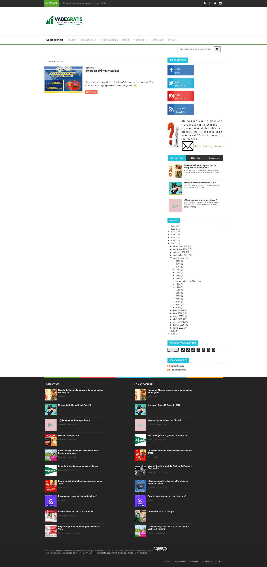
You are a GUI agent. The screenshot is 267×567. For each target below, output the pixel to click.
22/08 (178, 272)
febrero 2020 (179, 325)
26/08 (178, 264)
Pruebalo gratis (88, 39)
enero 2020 (178, 328)
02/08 (178, 307)
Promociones (140, 39)
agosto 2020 (179, 258)
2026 (173, 226)
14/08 (178, 287)
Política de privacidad (211, 562)
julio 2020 (177, 310)
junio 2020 (178, 313)
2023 (173, 234)
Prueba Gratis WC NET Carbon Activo (76, 511)
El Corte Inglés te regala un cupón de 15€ (78, 466)
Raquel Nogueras (178, 370)
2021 (173, 240)
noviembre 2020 (180, 249)
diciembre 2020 (180, 246)
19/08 (178, 275)
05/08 (178, 302)
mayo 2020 (178, 316)
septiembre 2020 (181, 255)
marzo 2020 (178, 322)
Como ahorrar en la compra (161, 511)
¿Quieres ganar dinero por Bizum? (75, 420)
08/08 (178, 299)
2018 (173, 334)
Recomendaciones (109, 39)
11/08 (178, 290)
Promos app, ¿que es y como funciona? (77, 496)
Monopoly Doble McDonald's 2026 (74, 405)
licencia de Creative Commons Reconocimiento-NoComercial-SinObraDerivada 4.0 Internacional (106, 553)
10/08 (178, 293)
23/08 (178, 269)
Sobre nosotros (180, 562)
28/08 (178, 261)
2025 (173, 229)
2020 (173, 243)
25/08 (178, 267)
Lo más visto (157, 39)
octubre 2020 (179, 252)
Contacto (172, 39)
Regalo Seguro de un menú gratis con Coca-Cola (84, 3)
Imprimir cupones (55, 39)
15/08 (178, 284)
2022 (173, 237)
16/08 (178, 278)
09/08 (178, 296)
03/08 (178, 305)
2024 (173, 232)
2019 (173, 331)
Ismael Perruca (177, 366)
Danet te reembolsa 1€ (68, 435)
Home (50, 61)
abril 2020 (177, 319)
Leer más (91, 92)
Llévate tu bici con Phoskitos (102, 71)
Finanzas (72, 39)
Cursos (125, 39)
